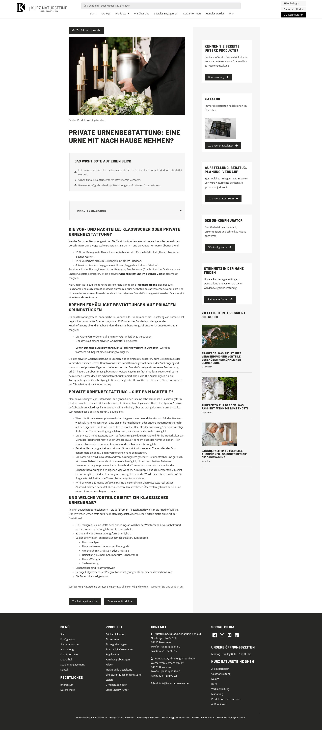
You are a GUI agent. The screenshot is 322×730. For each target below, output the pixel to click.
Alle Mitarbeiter (220, 668)
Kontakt (64, 669)
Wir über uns (141, 13)
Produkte (120, 13)
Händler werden (215, 13)
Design (215, 678)
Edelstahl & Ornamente (119, 649)
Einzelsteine (112, 639)
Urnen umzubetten (149, 461)
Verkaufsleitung (220, 689)
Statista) (157, 269)
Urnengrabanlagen (116, 684)
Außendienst (218, 704)
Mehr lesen (207, 366)
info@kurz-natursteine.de (174, 683)
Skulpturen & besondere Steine (123, 674)
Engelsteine (112, 654)
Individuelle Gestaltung (119, 669)
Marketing (217, 694)
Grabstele (123, 550)
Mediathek (66, 659)
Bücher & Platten (115, 634)
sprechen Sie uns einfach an (167, 586)
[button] (293, 3)
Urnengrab (111, 260)
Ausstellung (67, 649)
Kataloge (105, 13)
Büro (214, 683)
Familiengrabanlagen (118, 659)
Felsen (109, 664)
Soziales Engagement (166, 13)
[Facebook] (214, 635)
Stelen (109, 679)
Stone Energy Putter (117, 689)
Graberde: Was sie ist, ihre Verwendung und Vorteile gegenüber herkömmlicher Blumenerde (221, 358)
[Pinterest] (229, 635)
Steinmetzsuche (69, 644)
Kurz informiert (192, 13)
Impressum (66, 684)
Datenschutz (67, 689)
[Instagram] (222, 635)
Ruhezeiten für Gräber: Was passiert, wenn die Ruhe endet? (225, 407)
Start (92, 13)
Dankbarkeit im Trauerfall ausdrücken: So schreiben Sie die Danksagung (224, 454)
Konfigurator (67, 639)
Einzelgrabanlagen (116, 644)
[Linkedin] (236, 635)
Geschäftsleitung (220, 673)
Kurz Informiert (69, 654)
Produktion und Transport (226, 699)
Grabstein (105, 550)
